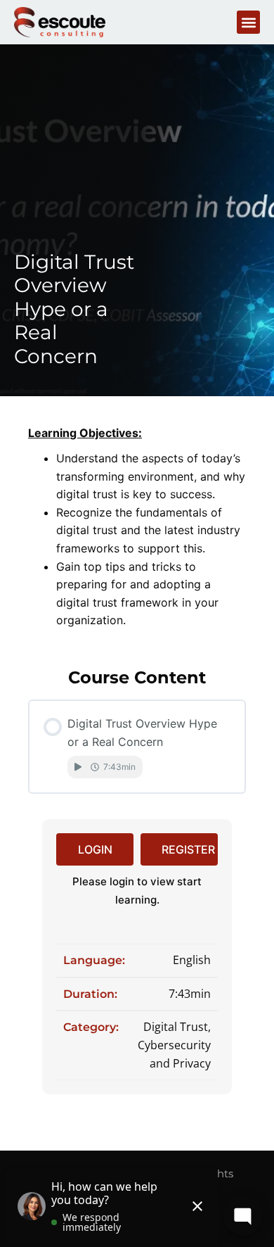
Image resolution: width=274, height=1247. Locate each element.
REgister (188, 849)
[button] (248, 22)
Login (95, 849)
